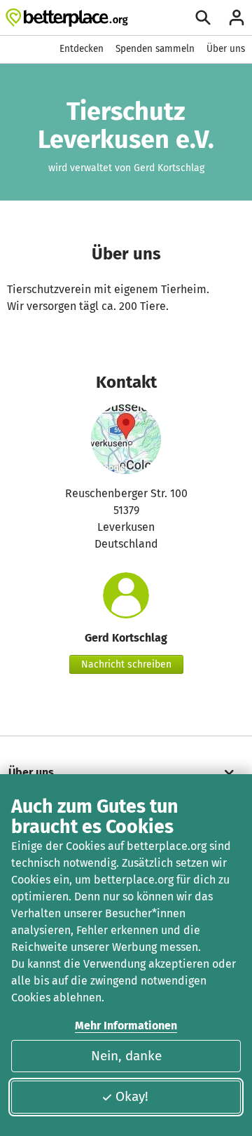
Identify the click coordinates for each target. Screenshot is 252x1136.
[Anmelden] (236, 17)
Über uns (225, 49)
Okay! (131, 1096)
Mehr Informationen (126, 1025)
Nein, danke (126, 1056)
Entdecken (81, 49)
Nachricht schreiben (126, 664)
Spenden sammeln (155, 49)
